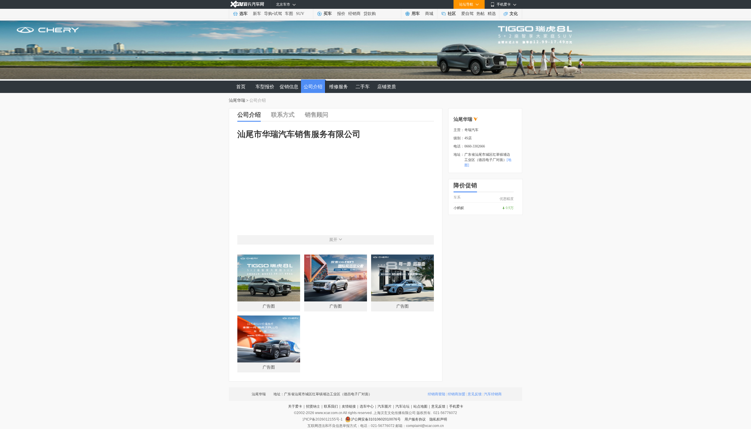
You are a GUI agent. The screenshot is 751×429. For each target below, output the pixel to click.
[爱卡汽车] (247, 4)
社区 (452, 13)
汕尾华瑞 (237, 100)
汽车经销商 (493, 394)
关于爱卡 (295, 406)
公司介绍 (313, 86)
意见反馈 (475, 394)
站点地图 (420, 406)
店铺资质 (386, 86)
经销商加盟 (456, 394)
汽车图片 (385, 406)
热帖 (480, 13)
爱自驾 (467, 13)
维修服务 (338, 86)
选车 (243, 13)
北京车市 (283, 4)
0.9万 (510, 208)
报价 (341, 13)
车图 (289, 13)
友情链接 (349, 406)
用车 (416, 13)
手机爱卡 (456, 406)
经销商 (354, 13)
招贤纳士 (313, 406)
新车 (257, 13)
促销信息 (289, 86)
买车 (328, 13)
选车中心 (367, 406)
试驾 (278, 13)
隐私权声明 (438, 419)
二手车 (363, 86)
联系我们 (331, 406)
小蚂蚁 (459, 208)
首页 (241, 86)
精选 (492, 13)
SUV (300, 13)
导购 (268, 13)
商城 (429, 13)
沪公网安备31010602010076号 (376, 419)
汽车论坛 (402, 406)
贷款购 (369, 13)
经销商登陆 (436, 394)
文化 (514, 13)
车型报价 (265, 86)
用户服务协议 (416, 419)
